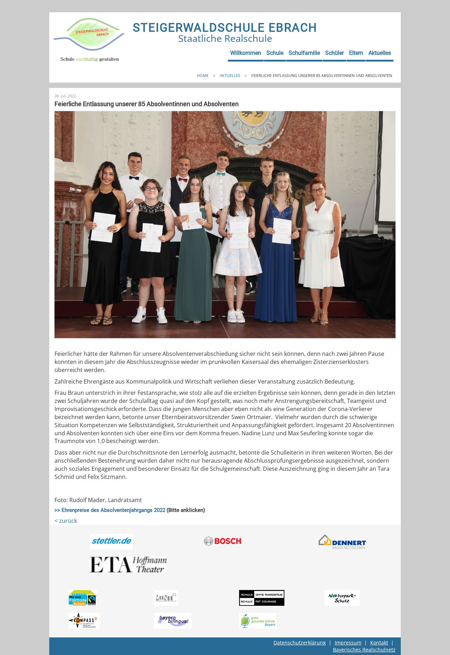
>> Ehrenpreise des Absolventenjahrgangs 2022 (109, 510)
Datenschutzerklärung (300, 642)
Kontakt (379, 642)
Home (202, 75)
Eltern (356, 53)
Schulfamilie (304, 53)
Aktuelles (379, 53)
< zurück (65, 521)
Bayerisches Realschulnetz (364, 649)
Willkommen (245, 53)
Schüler (334, 53)
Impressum (348, 642)
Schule (274, 53)
